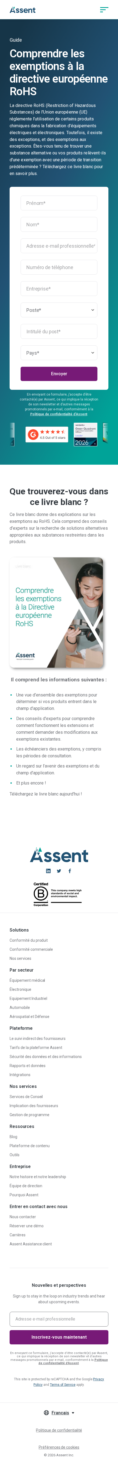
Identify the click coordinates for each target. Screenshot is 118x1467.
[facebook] (70, 871)
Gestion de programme (29, 1115)
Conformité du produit (29, 940)
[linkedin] (48, 871)
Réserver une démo (27, 1226)
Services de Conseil (26, 1096)
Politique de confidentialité (59, 1430)
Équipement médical (27, 980)
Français (60, 1412)
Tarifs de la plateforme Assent (36, 1047)
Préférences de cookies (59, 1447)
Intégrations (20, 1075)
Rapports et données (28, 1065)
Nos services (20, 958)
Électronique (20, 989)
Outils (14, 1155)
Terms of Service (62, 1385)
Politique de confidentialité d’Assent (58, 414)
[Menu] (104, 9)
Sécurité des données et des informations (46, 1056)
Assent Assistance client (31, 1244)
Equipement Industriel (28, 998)
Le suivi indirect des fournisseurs (38, 1038)
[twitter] (59, 871)
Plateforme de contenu (30, 1146)
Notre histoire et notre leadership (38, 1177)
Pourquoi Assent (24, 1195)
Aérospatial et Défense (29, 1016)
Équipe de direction (26, 1186)
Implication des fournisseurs (34, 1106)
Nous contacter (23, 1217)
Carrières (18, 1235)
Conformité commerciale (31, 949)
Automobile (20, 1007)
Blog (13, 1137)
